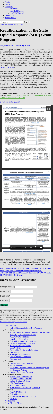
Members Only (16, 359)
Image (2, 45)
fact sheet (3, 24)
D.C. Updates (15, 348)
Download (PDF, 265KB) (10, 102)
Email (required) (7, 287)
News (10, 24)
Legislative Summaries (18, 339)
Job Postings (10, 401)
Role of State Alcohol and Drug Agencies (26, 328)
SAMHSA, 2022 (7, 67)
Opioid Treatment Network (20, 381)
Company (4, 300)
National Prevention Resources (22, 372)
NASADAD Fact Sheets (19, 337)
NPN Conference (16, 365)
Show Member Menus (13, 403)
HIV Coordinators (17, 383)
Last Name (5, 296)
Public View (18, 24)
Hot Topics (14, 352)
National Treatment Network (21, 376)
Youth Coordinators (17, 385)
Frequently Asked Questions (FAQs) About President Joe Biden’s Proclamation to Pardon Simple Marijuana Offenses (26, 270)
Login (7, 2)
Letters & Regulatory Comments (22, 343)
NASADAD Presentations (20, 346)
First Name (5, 291)
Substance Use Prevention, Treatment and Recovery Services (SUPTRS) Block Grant (30, 333)
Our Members (10, 326)
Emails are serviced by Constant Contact (13, 322)
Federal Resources (17, 394)
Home (7, 4)
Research (13, 399)
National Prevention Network (21, 363)
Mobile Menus (10, 18)
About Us (9, 7)
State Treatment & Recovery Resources (25, 388)
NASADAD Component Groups (23, 396)
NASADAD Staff (17, 13)
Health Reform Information (20, 357)
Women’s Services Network (21, 379)
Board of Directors (17, 11)
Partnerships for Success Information (24, 350)
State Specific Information (20, 354)
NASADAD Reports (18, 392)
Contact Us (9, 15)
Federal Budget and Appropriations (23, 341)
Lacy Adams (25, 45)
